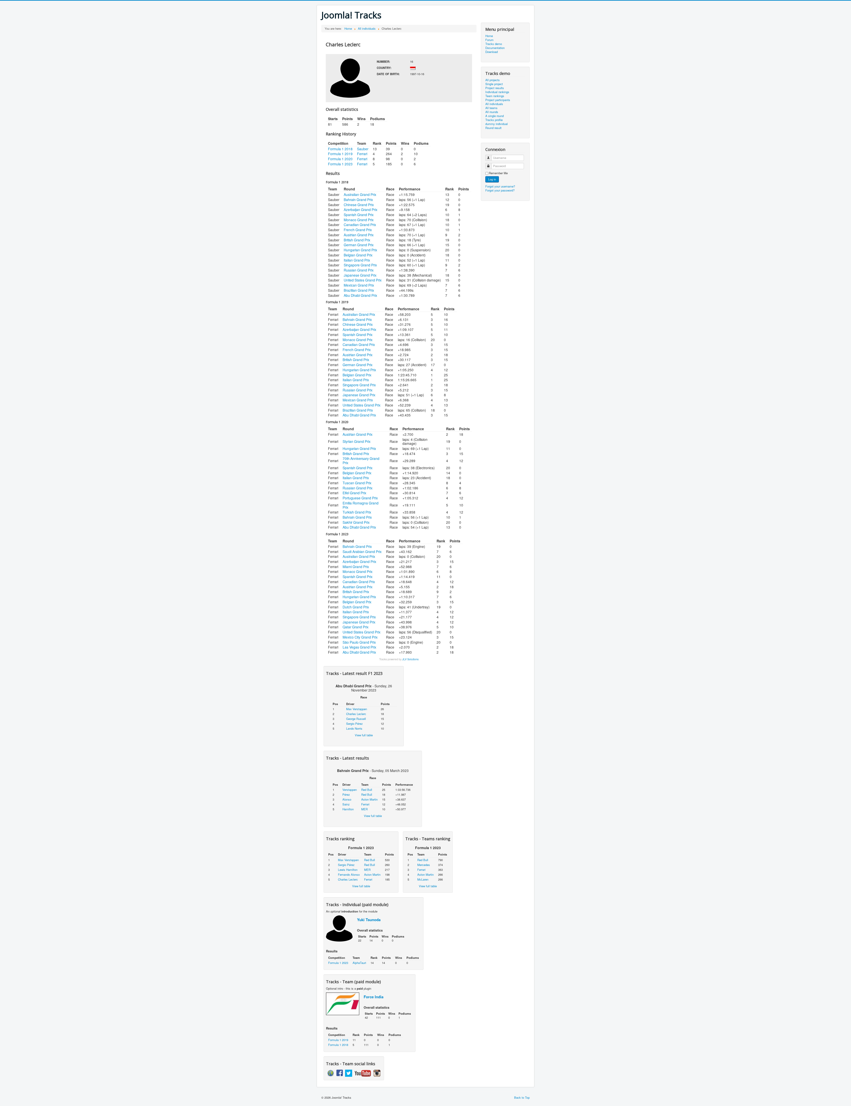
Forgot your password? (500, 190)
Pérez (346, 794)
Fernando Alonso (349, 874)
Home (489, 36)
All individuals (494, 104)
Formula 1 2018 (340, 148)
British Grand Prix (357, 239)
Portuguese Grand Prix (360, 497)
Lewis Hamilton (347, 870)
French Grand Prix (358, 229)
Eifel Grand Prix (354, 492)
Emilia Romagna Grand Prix (361, 505)
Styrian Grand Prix (357, 441)
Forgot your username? (500, 186)
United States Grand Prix (363, 279)
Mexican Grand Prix (359, 285)
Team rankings (494, 96)
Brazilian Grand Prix (359, 290)
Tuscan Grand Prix (357, 482)
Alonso (346, 799)
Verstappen (349, 789)
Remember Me (498, 173)
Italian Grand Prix (357, 260)
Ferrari (362, 153)
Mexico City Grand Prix (360, 637)
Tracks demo (493, 44)
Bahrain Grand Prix (358, 199)
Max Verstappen (356, 709)
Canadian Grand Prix (360, 224)
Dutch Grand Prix (356, 606)
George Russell (356, 719)
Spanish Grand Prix (359, 214)
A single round (494, 116)
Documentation (495, 48)
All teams (491, 108)
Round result (493, 128)
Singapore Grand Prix (360, 264)
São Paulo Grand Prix (359, 642)
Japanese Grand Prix (360, 275)
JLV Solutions (410, 659)
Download (491, 52)
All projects (492, 80)
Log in (492, 179)
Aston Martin (369, 799)
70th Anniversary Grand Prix (361, 460)
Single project (494, 84)
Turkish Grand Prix (357, 512)
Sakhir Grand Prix (356, 522)
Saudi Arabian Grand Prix (362, 551)
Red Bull (366, 789)
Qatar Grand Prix (356, 626)
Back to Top (522, 1097)
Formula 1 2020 (340, 158)
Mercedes (423, 865)
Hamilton (348, 809)
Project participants (497, 100)
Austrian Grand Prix (359, 234)
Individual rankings (497, 92)
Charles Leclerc (356, 714)
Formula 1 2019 (340, 153)
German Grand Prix (359, 244)
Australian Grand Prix (360, 194)
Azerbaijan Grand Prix (360, 209)
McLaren (422, 879)
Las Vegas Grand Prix (359, 647)
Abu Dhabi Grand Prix (360, 295)
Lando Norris (354, 728)
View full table (364, 735)
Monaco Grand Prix (359, 219)
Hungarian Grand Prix (360, 249)
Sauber (362, 148)
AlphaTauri (359, 963)
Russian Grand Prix (359, 270)
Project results (494, 88)
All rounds (491, 112)
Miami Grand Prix (356, 566)
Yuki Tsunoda (369, 919)
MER (364, 809)
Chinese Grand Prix (359, 204)
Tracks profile (494, 120)
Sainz (346, 804)
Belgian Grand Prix (358, 254)
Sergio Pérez (354, 723)
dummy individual (496, 124)
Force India (373, 996)
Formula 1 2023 (340, 163)
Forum (489, 40)
